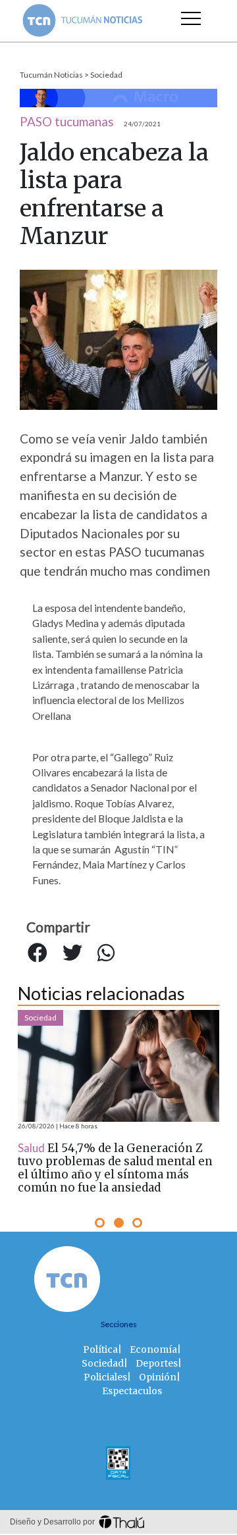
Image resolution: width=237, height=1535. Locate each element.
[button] (99, 1223)
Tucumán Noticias (51, 75)
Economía (153, 1349)
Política (100, 1349)
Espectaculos (132, 1391)
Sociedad (106, 75)
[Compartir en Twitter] (72, 953)
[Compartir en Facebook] (37, 953)
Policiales (105, 1377)
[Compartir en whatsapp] (106, 953)
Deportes (157, 1363)
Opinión (157, 1377)
